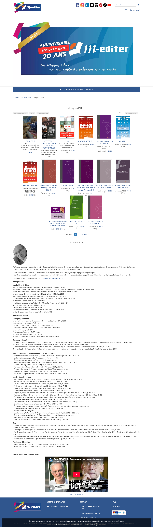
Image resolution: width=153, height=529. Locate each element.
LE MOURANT (30, 141)
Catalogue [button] (68, 89)
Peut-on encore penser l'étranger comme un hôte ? (48, 187)
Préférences (62, 524)
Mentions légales (88, 518)
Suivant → (85, 234)
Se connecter (135, 10)
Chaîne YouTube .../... (76, 494)
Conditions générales (90, 513)
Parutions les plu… (131, 113)
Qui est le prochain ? (67, 185)
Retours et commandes (57, 506)
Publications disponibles (19, 113)
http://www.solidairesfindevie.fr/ (52, 278)
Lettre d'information (56, 502)
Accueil (15, 98)
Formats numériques (42, 113)
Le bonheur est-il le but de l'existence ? (95, 222)
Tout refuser (90, 524)
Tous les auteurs (25, 98)
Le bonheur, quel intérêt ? (76, 222)
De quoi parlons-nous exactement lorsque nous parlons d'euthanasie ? (86, 187)
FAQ (114, 502)
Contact (83, 502)
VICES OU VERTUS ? (86, 141)
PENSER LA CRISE (30, 185)
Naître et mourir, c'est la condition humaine (104, 186)
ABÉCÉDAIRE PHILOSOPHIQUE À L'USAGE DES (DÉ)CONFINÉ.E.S (49, 144)
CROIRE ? (123, 141)
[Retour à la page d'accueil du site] (33, 7)
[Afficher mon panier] (126, 10)
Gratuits (79, 89)
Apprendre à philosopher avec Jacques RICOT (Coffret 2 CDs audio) (58, 223)
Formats (32, 113)
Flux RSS (116, 506)
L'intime (67, 141)
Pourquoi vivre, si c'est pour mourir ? (123, 186)
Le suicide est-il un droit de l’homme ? (104, 142)
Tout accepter (76, 524)
